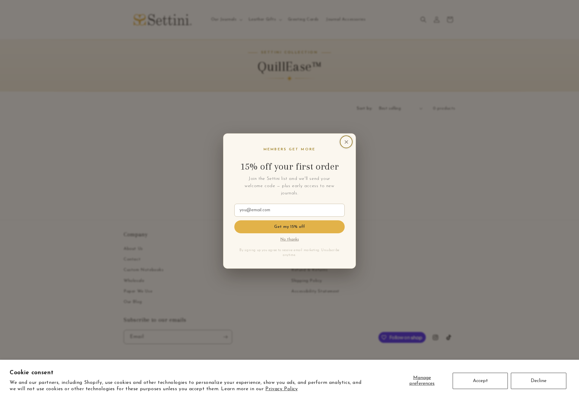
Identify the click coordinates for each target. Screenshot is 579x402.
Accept (480, 380)
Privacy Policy (281, 389)
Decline (538, 380)
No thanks (289, 239)
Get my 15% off (289, 227)
